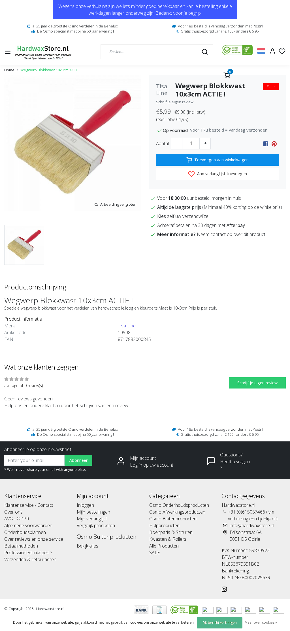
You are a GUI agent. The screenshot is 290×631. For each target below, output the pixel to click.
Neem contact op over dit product (231, 234)
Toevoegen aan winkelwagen (221, 159)
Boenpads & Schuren (171, 532)
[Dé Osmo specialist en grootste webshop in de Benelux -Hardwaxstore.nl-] (43, 51)
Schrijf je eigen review (174, 101)
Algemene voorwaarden (28, 525)
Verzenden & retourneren (30, 559)
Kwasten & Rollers (167, 539)
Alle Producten (164, 546)
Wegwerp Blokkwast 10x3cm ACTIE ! (50, 69)
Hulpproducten (164, 525)
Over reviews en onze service (33, 539)
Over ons (13, 512)
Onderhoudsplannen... (26, 532)
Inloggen (85, 505)
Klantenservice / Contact (28, 505)
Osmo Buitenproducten (173, 519)
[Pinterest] (274, 143)
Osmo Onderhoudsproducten (179, 505)
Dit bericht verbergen (219, 622)
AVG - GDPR (16, 519)
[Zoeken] (205, 51)
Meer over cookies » (261, 622)
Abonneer (78, 460)
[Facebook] (265, 143)
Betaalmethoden (21, 546)
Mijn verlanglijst (92, 519)
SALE (154, 553)
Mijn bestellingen (93, 512)
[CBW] (185, 610)
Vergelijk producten (96, 525)
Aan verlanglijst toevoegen (221, 173)
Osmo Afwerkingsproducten (177, 512)
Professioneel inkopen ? (28, 553)
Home (9, 69)
